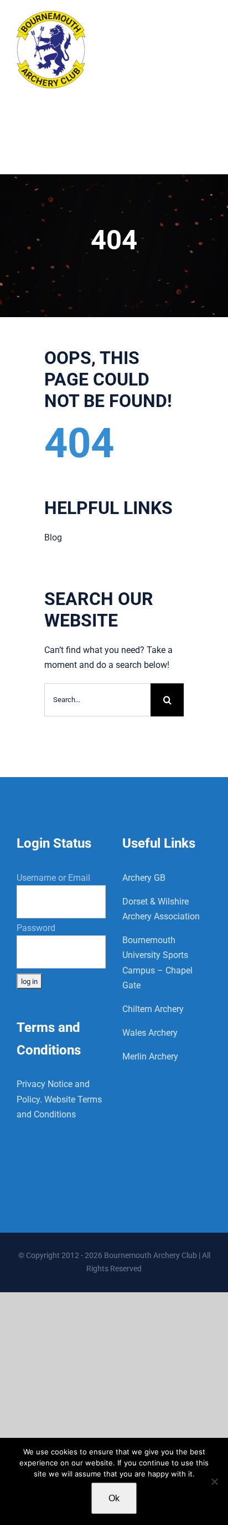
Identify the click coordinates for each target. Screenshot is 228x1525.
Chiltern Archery (153, 1009)
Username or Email (53, 878)
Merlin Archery (150, 1056)
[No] (214, 1481)
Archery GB (143, 878)
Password (36, 928)
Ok (114, 1498)
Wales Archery (150, 1033)
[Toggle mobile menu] (205, 23)
